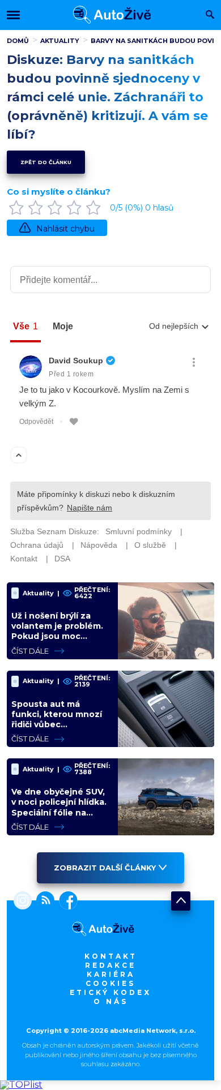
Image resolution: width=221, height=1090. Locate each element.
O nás (111, 1001)
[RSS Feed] (43, 901)
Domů (18, 41)
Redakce (110, 965)
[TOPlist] (21, 1084)
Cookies (110, 983)
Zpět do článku (45, 162)
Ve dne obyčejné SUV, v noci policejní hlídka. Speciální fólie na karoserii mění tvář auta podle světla (59, 812)
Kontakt (110, 956)
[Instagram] (23, 901)
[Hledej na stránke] (210, 15)
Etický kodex (110, 992)
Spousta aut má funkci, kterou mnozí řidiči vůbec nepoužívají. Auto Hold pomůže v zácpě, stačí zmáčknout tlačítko (60, 730)
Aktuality (59, 41)
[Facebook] (66, 901)
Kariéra (111, 974)
